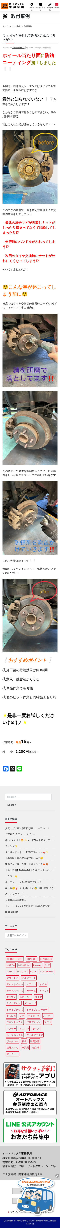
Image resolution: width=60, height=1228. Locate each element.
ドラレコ (11, 1016)
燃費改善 (35, 1041)
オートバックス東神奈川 (12, 5)
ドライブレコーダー (37, 1009)
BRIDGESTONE (14, 958)
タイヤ (38, 996)
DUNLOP (31, 958)
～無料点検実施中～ (15, 900)
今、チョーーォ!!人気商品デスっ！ (23, 882)
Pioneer (37, 965)
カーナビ (31, 990)
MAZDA (10, 965)
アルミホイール (14, 984)
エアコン (31, 984)
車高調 (25, 1047)
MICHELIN (24, 965)
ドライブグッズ (14, 1009)
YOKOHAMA (46, 971)
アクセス (31, 9)
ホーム (5, 26)
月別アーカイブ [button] (15, 935)
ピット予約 (49, 9)
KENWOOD (46, 958)
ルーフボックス (14, 1034)
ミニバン (24, 1028)
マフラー (11, 1028)
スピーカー (25, 996)
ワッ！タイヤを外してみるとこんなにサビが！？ (29, 37)
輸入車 (36, 1047)
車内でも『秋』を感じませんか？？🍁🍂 (26, 864)
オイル (43, 984)
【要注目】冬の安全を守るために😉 (24, 858)
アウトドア (12, 977)
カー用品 (16, 26)
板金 (24, 1041)
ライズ (36, 1028)
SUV (47, 965)
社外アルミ (12, 1047)
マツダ (47, 1022)
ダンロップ (30, 1003)
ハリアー (47, 1016)
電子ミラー (12, 1053)
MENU (56, 8)
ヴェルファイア (34, 1034)
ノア (22, 1016)
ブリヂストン (33, 1022)
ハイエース (34, 1016)
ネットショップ (40, 9)
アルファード (29, 977)
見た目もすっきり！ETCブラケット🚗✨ (26, 852)
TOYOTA (21, 971)
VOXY (33, 971)
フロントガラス (14, 1022)
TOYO (9, 971)
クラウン (11, 996)
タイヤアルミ (13, 1003)
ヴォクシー (12, 1041)
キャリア (44, 990)
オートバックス (14, 990)
